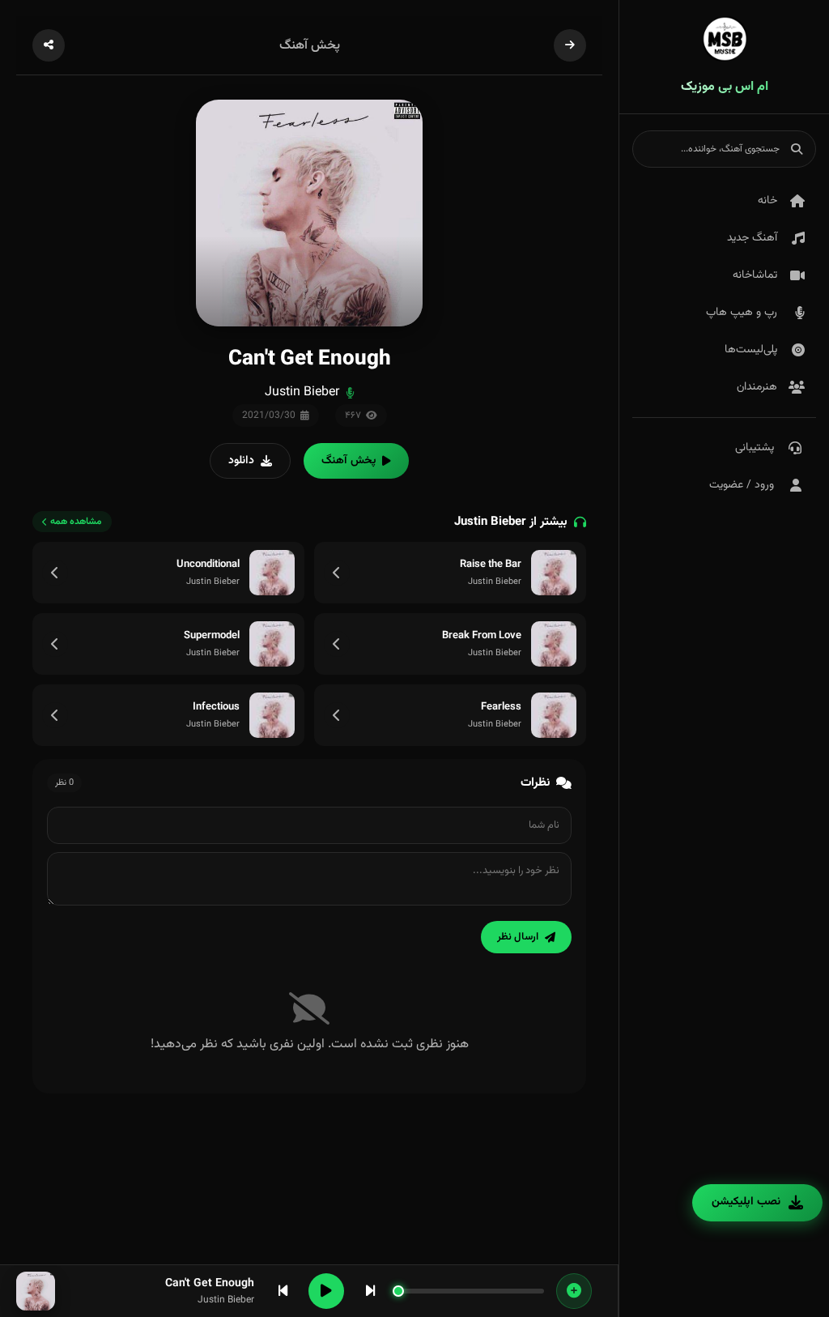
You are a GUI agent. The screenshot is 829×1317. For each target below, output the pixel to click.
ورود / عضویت (741, 485)
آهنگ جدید (752, 238)
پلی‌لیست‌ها (751, 350)
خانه (767, 201)
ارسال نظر (517, 937)
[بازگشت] (570, 45)
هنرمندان (757, 387)
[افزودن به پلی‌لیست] (574, 1291)
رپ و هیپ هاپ (741, 313)
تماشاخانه (755, 275)
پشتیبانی (754, 448)
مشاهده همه (76, 521)
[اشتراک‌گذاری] (48, 45)
